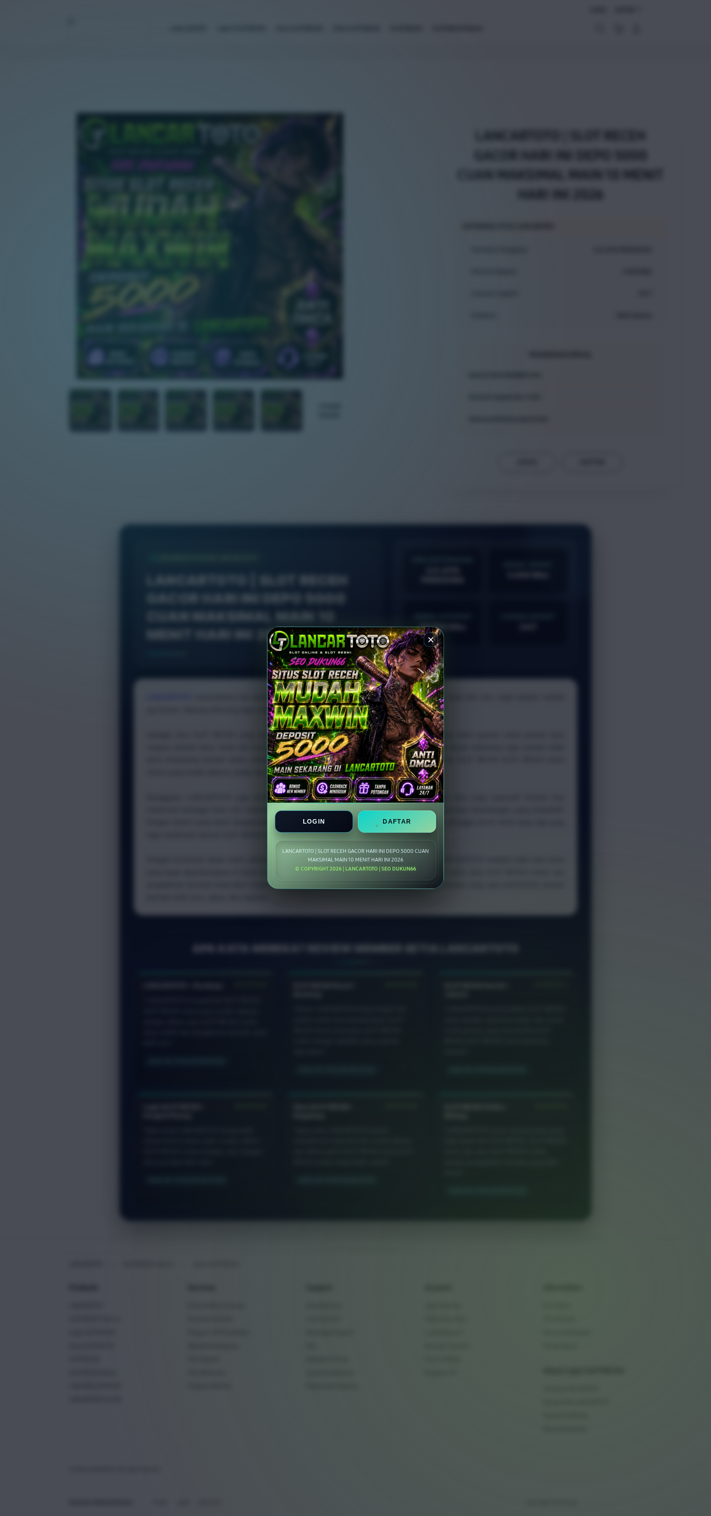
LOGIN (314, 821)
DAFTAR (397, 821)
